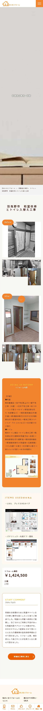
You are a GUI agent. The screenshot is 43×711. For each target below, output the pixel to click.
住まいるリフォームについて (11, 699)
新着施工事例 (23, 188)
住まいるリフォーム (8, 188)
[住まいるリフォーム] (11, 3)
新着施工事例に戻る (21, 657)
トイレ (32, 188)
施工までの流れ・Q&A (31, 699)
